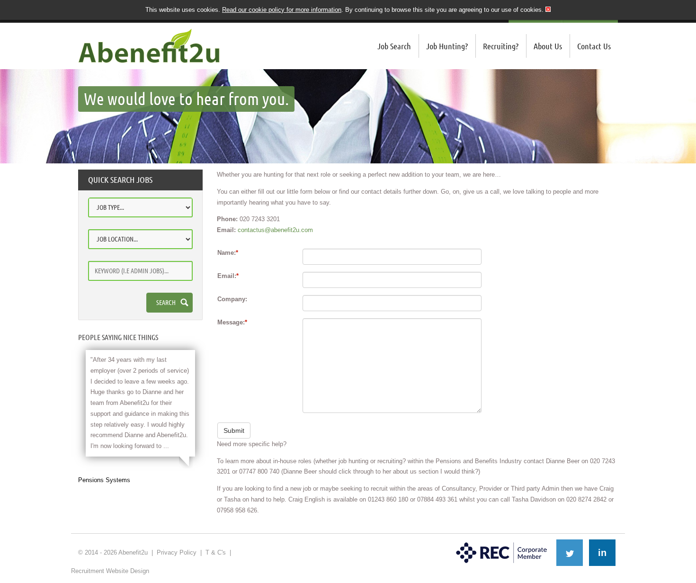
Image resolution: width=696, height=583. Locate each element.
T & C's (215, 552)
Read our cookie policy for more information (281, 9)
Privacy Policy (176, 552)
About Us (548, 46)
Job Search (394, 46)
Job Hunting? (447, 46)
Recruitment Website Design (110, 570)
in (602, 552)
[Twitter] (569, 552)
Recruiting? (500, 46)
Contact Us (594, 46)
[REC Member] (502, 543)
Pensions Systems (104, 480)
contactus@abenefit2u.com (275, 229)
